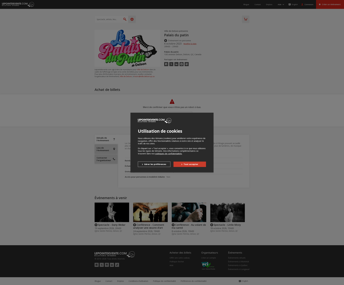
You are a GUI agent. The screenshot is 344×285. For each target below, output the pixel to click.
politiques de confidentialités (168, 153)
